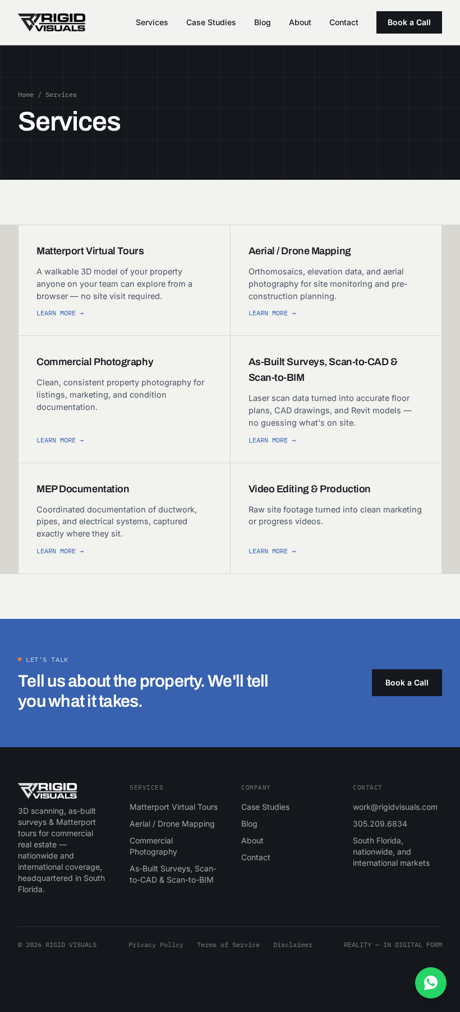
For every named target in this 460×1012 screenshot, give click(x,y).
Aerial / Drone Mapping (172, 823)
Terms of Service (228, 944)
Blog (262, 22)
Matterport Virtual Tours (174, 807)
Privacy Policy (155, 944)
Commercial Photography (153, 846)
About (300, 22)
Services (152, 22)
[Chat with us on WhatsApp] (431, 983)
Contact (343, 22)
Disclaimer (292, 944)
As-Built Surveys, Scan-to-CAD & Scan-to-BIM (173, 874)
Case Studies (211, 22)
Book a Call (409, 22)
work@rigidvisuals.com (395, 807)
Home (26, 94)
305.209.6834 (380, 823)
